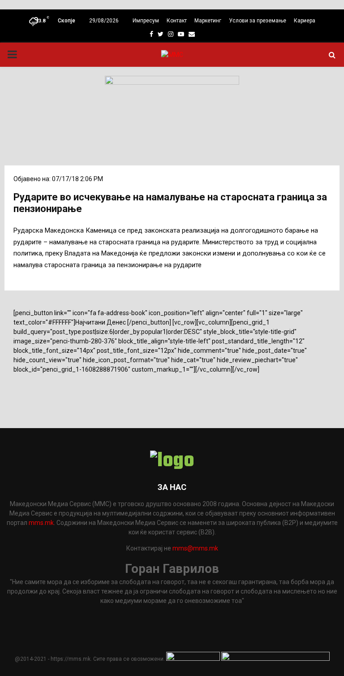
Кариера (304, 20)
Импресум (146, 20)
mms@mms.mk (195, 548)
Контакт (177, 20)
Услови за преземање (257, 20)
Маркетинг (207, 20)
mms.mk (41, 522)
